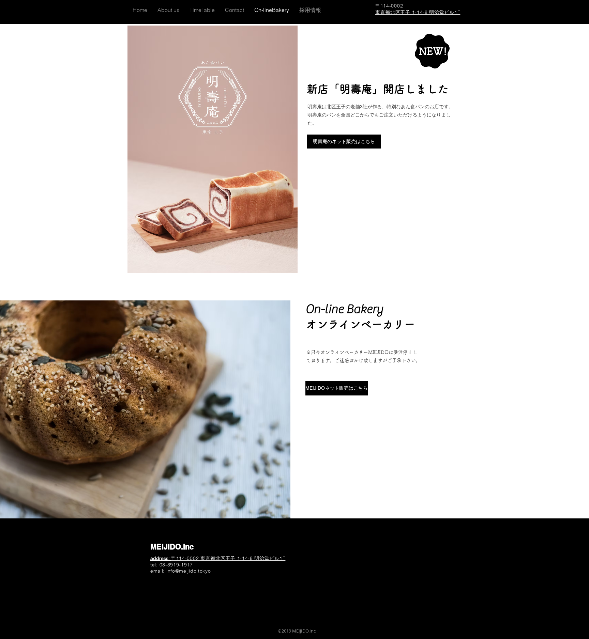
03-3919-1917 (176, 565)
